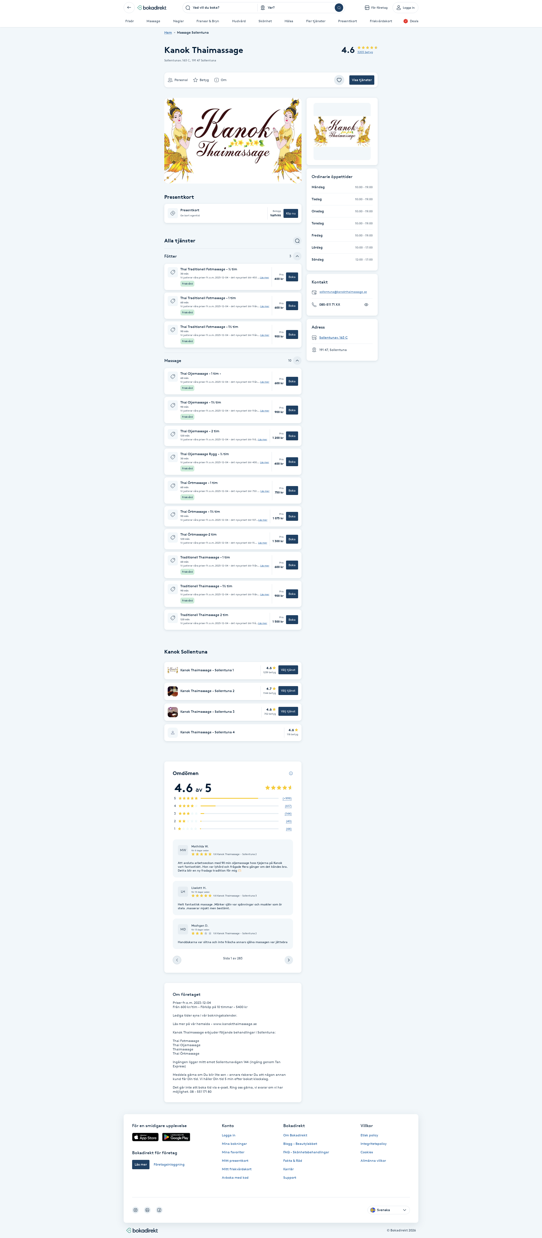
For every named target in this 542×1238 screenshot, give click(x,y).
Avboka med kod (235, 1178)
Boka (292, 277)
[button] (233, 213)
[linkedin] (147, 1210)
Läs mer (264, 277)
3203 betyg (365, 52)
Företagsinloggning (169, 1164)
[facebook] (159, 1210)
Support (289, 1178)
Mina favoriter (233, 1152)
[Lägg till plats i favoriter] (339, 80)
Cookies (367, 1152)
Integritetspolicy (374, 1144)
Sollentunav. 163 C (333, 338)
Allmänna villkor (373, 1161)
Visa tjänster (362, 80)
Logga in (228, 1135)
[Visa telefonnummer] (366, 305)
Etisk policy (369, 1135)
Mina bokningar (234, 1144)
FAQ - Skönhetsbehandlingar (306, 1152)
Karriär (288, 1169)
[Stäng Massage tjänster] (297, 360)
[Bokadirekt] (151, 7)
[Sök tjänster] (297, 240)
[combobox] (220, 7)
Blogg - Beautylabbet (300, 1144)
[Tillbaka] (129, 7)
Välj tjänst (288, 670)
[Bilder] (342, 131)
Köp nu (291, 213)
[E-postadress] (343, 292)
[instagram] (135, 1210)
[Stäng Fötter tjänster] (297, 256)
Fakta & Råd (292, 1161)
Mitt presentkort (235, 1161)
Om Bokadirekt (295, 1135)
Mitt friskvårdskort (237, 1169)
